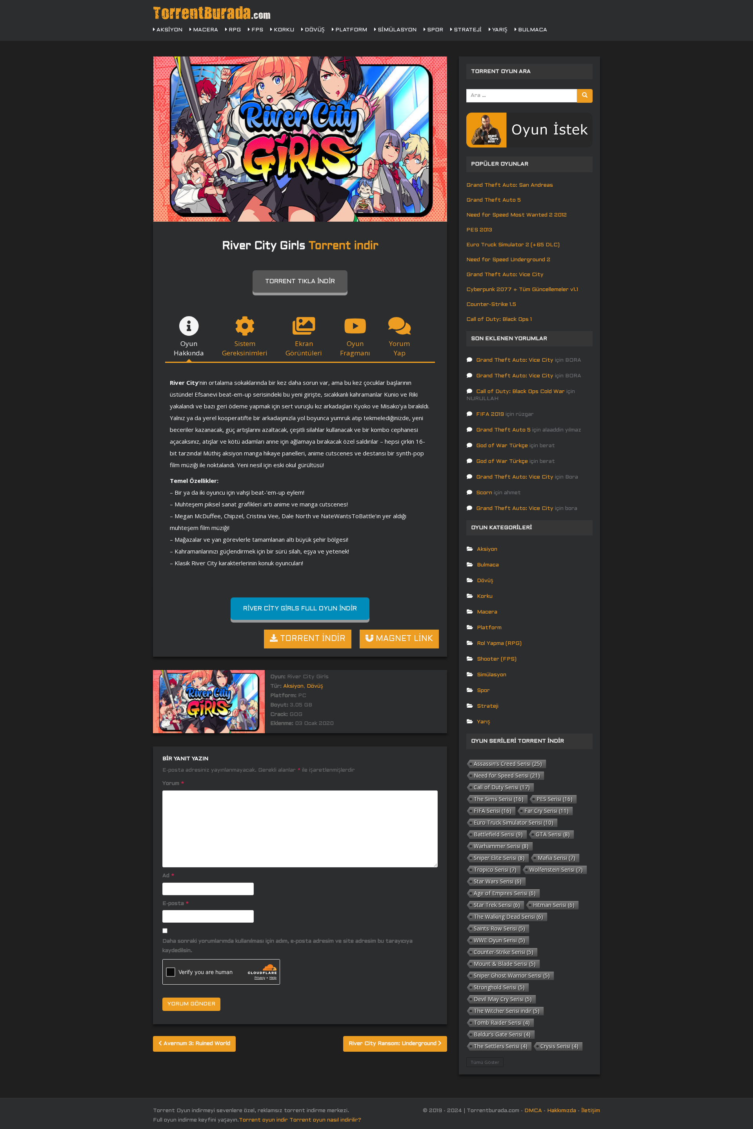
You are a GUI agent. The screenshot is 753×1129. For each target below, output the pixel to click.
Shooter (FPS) (497, 659)
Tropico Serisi (495, 869)
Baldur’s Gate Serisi (502, 1034)
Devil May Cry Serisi (503, 999)
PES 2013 (479, 230)
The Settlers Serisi (500, 1046)
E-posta (175, 903)
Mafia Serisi (556, 857)
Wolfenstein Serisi (556, 869)
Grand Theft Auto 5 (493, 200)
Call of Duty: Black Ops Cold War (520, 391)
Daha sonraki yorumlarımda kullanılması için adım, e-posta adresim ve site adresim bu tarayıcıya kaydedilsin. (287, 946)
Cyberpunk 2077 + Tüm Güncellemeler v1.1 (522, 289)
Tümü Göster (485, 1062)
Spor (434, 30)
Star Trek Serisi (497, 905)
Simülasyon (396, 30)
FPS (256, 30)
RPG (234, 30)
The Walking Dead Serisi (508, 916)
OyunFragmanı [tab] (355, 348)
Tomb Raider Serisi (502, 1022)
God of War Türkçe (502, 445)
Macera (204, 30)
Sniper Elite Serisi (499, 857)
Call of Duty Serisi (502, 787)
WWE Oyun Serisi (499, 940)
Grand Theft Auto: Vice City (505, 274)
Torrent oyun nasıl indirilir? (325, 1120)
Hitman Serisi (554, 905)
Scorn (484, 492)
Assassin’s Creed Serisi (508, 763)
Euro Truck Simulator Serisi (513, 822)
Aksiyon (168, 30)
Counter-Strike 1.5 (491, 304)
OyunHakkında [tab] (189, 348)
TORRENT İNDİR (312, 639)
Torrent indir (343, 246)
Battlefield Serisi (498, 834)
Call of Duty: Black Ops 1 (499, 319)
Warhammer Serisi (501, 846)
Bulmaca (532, 30)
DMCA (533, 1110)
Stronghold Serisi (499, 987)
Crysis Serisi (559, 1046)
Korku (283, 30)
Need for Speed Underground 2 (508, 259)
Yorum (173, 783)
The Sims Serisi (499, 799)
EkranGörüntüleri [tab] (304, 348)
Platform (350, 30)
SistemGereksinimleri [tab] (244, 348)
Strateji (467, 30)
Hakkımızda (561, 1110)
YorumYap (399, 348)
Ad (168, 875)
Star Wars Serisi (498, 881)
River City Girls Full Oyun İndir (300, 609)
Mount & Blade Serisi (505, 963)
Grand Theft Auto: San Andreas (509, 185)
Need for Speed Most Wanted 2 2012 (516, 215)
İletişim (590, 1110)
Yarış (499, 30)
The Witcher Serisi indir (507, 1010)
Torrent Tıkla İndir (300, 281)
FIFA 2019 (490, 414)
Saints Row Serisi (499, 928)
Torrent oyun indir (263, 1120)
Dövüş (314, 30)
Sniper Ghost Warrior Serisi (512, 975)
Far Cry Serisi (546, 810)
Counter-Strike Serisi (503, 952)
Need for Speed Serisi (507, 775)
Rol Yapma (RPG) (499, 643)
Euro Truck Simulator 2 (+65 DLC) (513, 245)
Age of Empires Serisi (505, 893)
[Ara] (585, 96)
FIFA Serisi (492, 810)
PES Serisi (555, 799)
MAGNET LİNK (403, 639)
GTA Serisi (553, 834)
